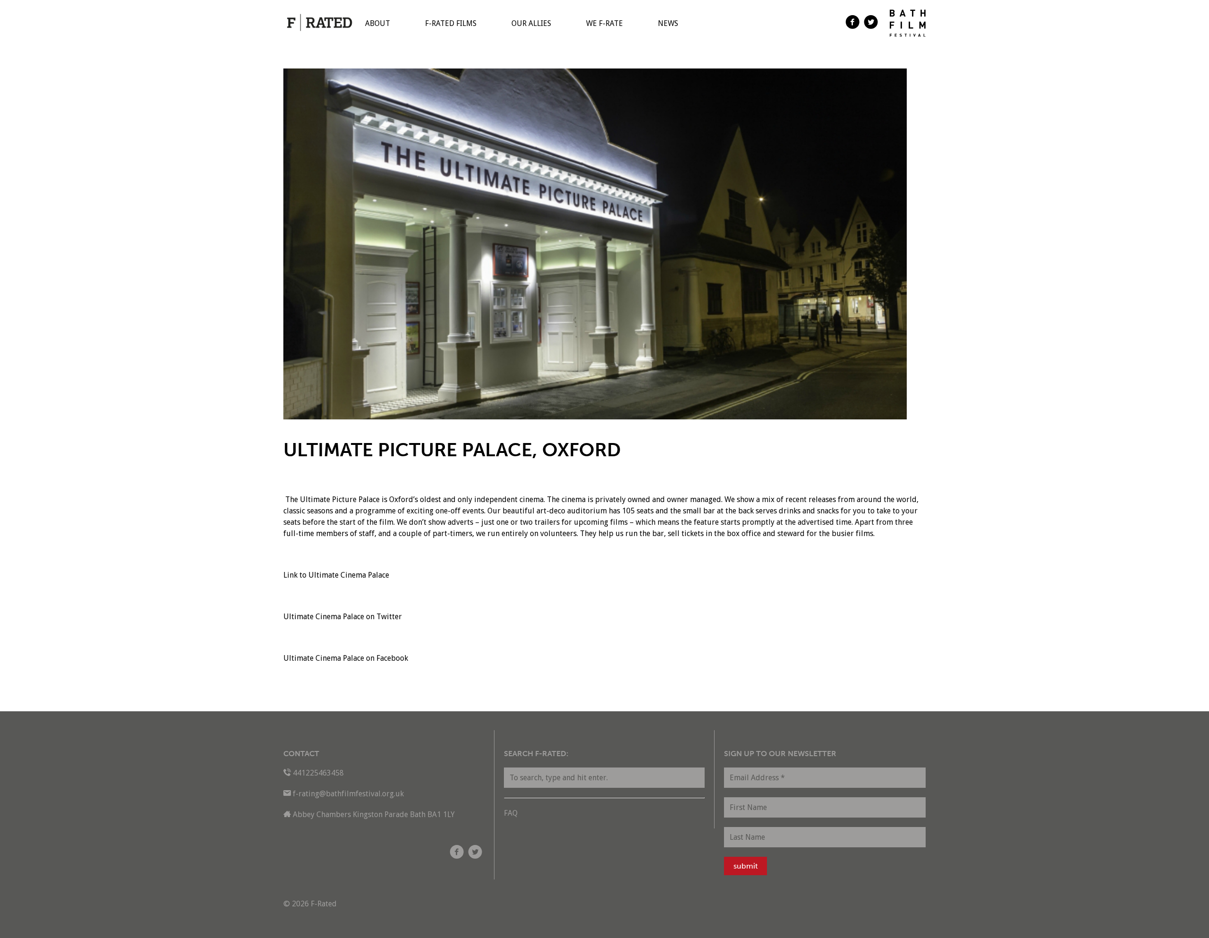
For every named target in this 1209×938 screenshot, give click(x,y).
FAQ (511, 813)
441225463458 (318, 772)
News (668, 23)
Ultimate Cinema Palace (348, 575)
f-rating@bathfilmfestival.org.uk (348, 793)
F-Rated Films (451, 23)
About (377, 23)
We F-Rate (604, 23)
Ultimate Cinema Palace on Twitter (342, 616)
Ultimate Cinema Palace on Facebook (345, 658)
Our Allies (531, 23)
